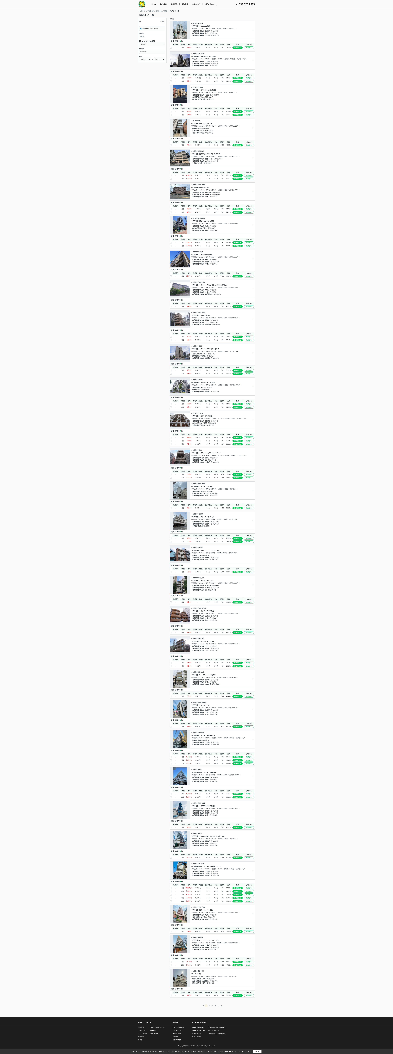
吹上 (206, 714)
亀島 (206, 226)
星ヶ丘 (207, 320)
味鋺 (202, 133)
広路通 (203, 803)
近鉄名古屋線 (196, 979)
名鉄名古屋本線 (197, 228)
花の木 (202, 672)
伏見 (206, 458)
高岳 (206, 779)
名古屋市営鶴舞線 (198, 31)
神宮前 (206, 493)
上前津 (202, 53)
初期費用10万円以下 (198, 1031)
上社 (206, 650)
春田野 (202, 971)
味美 (202, 130)
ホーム (153, 4)
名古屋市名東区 (197, 638)
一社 (206, 322)
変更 (162, 21)
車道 (206, 264)
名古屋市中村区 (197, 184)
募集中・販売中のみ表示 (150, 28)
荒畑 (206, 712)
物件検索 (163, 4)
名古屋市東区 (196, 769)
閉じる (257, 1051)
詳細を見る (237, 47)
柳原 (201, 87)
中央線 (194, 128)
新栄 (201, 252)
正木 (201, 346)
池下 (206, 620)
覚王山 (207, 616)
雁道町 (203, 483)
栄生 (205, 228)
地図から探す (177, 1034)
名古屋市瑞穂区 (197, 483)
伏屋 (203, 983)
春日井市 (195, 121)
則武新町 (202, 218)
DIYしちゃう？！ (213, 1031)
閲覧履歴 (185, 4)
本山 (206, 290)
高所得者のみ (196, 1034)
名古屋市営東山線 (198, 192)
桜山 (206, 495)
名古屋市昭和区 (197, 702)
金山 (201, 379)
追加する (249, 47)
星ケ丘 (203, 312)
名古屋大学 (208, 294)
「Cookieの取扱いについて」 (230, 1051)
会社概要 (174, 4)
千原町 (203, 907)
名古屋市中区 (196, 53)
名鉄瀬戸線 (196, 97)
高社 (203, 638)
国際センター (209, 159)
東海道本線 (196, 356)
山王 (205, 354)
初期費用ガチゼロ (198, 1027)
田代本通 (204, 608)
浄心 (206, 33)
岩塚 (206, 197)
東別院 (207, 63)
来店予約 (153, 1031)
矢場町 (207, 462)
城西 (201, 23)
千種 (206, 259)
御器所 (207, 710)
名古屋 (200, 163)
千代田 (202, 732)
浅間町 (207, 31)
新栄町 (207, 262)
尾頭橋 (203, 356)
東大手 (203, 99)
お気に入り (196, 4)
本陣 (206, 230)
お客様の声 (141, 1031)
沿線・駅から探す (178, 1027)
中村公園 (208, 192)
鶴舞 (206, 65)
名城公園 (208, 95)
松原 (201, 413)
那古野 (202, 151)
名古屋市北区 (196, 87)
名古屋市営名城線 (198, 61)
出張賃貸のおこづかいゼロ (217, 1034)
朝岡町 (203, 282)
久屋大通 (208, 585)
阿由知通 (204, 702)
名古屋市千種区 (197, 282)
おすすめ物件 (177, 1040)
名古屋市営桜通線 (198, 159)
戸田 (203, 979)
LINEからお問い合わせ (157, 1027)
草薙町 (203, 184)
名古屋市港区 (196, 971)
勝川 (199, 128)
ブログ (140, 1040)
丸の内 (207, 35)
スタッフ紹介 (142, 1034)
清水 (202, 97)
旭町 (199, 121)
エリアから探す (178, 1031)
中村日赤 (208, 194)
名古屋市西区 (196, 23)
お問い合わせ (210, 4)
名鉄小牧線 (196, 130)
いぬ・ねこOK (196, 1037)
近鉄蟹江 (205, 981)
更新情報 (141, 1037)
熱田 (202, 491)
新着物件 (175, 1037)
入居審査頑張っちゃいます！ (217, 1027)
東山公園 (208, 324)
